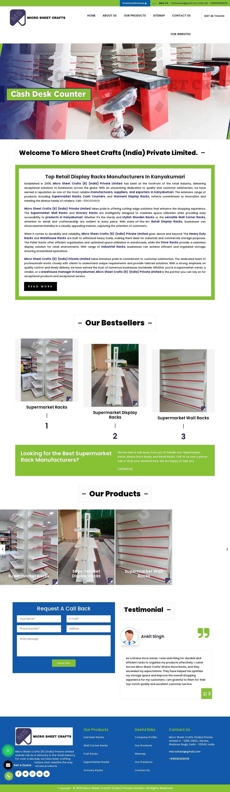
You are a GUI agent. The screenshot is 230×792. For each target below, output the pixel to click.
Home (91, 15)
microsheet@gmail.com (184, 3)
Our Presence (143, 762)
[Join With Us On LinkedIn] (39, 774)
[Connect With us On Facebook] (18, 774)
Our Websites (181, 34)
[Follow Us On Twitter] (25, 774)
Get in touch (214, 16)
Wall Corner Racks (96, 745)
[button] (17, 91)
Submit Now (63, 663)
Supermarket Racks (28, 576)
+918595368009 (218, 3)
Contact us (181, 15)
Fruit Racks (91, 754)
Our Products (135, 15)
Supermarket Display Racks (86, 574)
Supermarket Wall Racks (144, 574)
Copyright (64, 788)
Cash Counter (201, 576)
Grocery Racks (93, 770)
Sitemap (159, 15)
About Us (110, 15)
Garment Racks (94, 737)
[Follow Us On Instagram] (32, 774)
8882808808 (92, 201)
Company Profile (146, 737)
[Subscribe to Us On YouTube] (46, 774)
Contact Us (125, 468)
